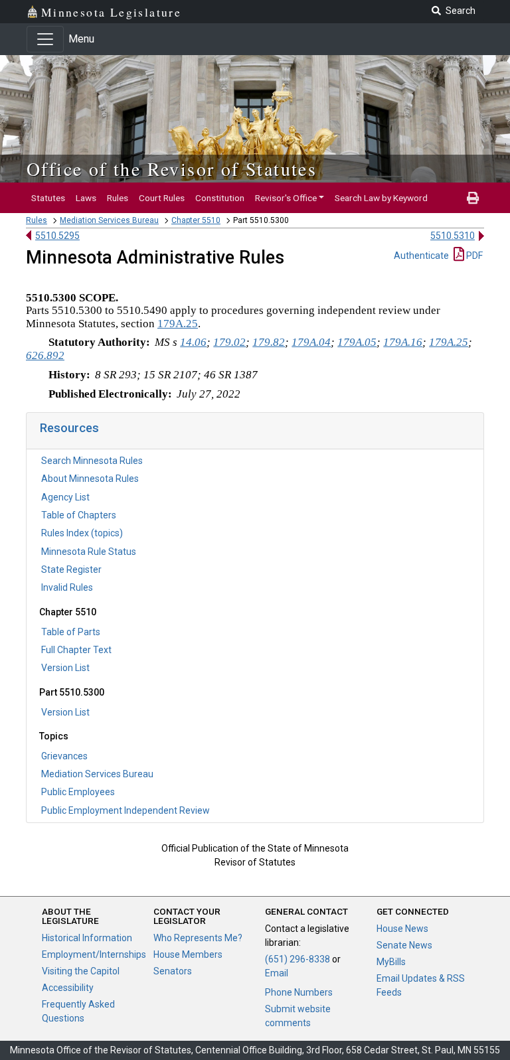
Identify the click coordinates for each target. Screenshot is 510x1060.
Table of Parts (70, 632)
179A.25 (177, 323)
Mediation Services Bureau (109, 220)
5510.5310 (452, 235)
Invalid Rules (67, 587)
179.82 (268, 342)
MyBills (391, 961)
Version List (65, 667)
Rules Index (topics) (82, 533)
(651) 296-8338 (297, 959)
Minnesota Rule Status (88, 551)
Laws (86, 197)
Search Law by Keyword (381, 197)
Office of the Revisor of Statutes (172, 168)
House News (402, 928)
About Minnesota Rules (90, 478)
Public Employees (78, 792)
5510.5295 (57, 235)
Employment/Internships (94, 954)
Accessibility (68, 987)
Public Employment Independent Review (125, 810)
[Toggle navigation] (45, 39)
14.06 (193, 342)
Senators (172, 971)
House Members (187, 954)
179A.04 (311, 342)
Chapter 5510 (195, 220)
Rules (117, 197)
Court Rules (162, 197)
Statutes (48, 197)
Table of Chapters (78, 515)
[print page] (473, 198)
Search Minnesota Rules (92, 460)
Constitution (219, 197)
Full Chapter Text (76, 649)
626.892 (45, 355)
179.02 (229, 342)
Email (276, 973)
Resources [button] (69, 428)
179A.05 (357, 342)
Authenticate (421, 255)
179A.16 (402, 342)
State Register (71, 569)
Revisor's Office (286, 197)
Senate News (404, 945)
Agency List (65, 497)
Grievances (64, 756)
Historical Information (87, 938)
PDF (473, 255)
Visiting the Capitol (81, 971)
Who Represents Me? (197, 938)
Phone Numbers (299, 992)
